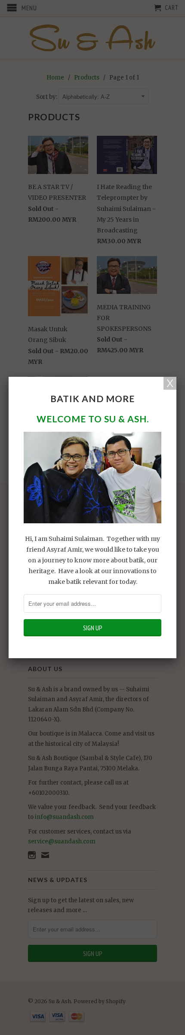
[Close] (169, 383)
